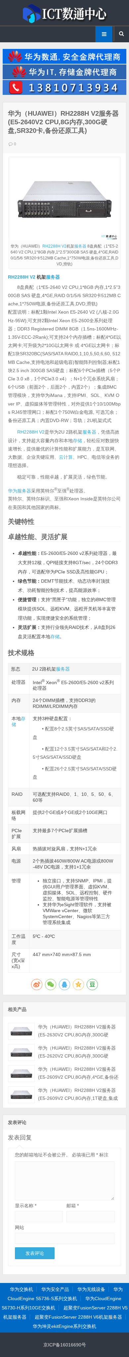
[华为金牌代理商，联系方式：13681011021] (64, 93)
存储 (77, 440)
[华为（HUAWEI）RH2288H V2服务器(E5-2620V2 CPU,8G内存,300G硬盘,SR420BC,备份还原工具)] (21, 1052)
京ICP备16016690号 (64, 1344)
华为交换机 (21, 1289)
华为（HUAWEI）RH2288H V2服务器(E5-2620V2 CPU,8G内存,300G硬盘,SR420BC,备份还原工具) (77, 1055)
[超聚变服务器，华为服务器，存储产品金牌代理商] (64, 77)
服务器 (80, 246)
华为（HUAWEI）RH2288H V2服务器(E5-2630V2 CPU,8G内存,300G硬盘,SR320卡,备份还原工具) (77, 1034)
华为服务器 (19, 490)
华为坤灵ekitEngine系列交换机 (64, 1326)
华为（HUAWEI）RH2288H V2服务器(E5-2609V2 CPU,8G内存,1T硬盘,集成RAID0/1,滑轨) (78, 1098)
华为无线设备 (91, 1289)
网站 (19, 1227)
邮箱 (72, 1205)
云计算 (66, 457)
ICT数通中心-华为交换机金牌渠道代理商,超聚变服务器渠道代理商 (65, 12)
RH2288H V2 (54, 246)
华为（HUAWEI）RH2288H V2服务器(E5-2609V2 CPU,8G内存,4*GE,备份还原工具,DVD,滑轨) (78, 1077)
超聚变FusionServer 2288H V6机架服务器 (78, 1317)
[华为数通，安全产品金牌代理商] (64, 62)
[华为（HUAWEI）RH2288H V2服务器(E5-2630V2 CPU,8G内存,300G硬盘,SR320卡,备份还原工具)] (21, 1031)
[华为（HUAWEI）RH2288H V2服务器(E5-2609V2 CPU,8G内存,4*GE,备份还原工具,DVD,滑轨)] (21, 1073)
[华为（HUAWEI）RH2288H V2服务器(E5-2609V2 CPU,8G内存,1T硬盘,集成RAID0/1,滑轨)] (21, 1094)
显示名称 (25, 1205)
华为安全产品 (55, 1289)
